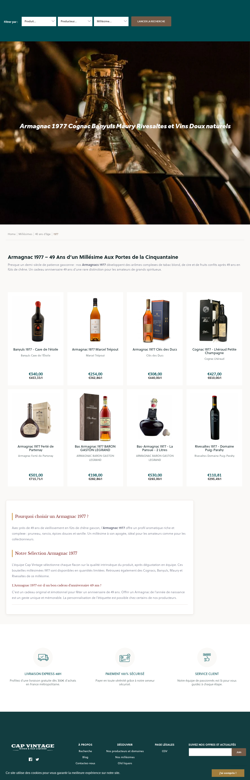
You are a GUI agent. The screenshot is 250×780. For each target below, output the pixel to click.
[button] (121, 773)
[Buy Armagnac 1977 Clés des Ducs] (155, 320)
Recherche (85, 751)
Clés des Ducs (154, 355)
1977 (56, 234)
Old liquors (125, 763)
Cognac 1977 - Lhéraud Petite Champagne (214, 351)
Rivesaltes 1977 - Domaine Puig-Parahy (214, 448)
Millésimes (25, 234)
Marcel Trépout (95, 355)
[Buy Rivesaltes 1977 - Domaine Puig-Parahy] (214, 417)
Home (12, 234)
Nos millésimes (125, 757)
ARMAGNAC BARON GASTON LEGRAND (95, 458)
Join (238, 752)
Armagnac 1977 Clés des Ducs (155, 349)
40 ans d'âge (43, 234)
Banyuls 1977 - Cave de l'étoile (35, 349)
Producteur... (69, 21)
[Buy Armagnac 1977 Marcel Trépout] (95, 320)
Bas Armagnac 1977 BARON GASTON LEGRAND (95, 448)
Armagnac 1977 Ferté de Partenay (36, 448)
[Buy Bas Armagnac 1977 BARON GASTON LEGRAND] (95, 417)
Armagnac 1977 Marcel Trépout (95, 349)
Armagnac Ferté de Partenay (35, 456)
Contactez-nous (85, 763)
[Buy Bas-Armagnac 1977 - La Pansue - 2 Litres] (155, 417)
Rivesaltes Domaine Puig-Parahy (214, 456)
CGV (164, 751)
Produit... (30, 21)
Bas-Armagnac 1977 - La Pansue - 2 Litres (155, 448)
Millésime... (104, 21)
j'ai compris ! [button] (228, 773)
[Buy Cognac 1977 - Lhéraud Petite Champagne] (214, 320)
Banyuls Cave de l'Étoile (35, 355)
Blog (85, 757)
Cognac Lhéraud (214, 359)
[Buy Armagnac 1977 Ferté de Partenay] (36, 417)
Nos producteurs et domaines (125, 751)
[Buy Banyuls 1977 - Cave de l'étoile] (36, 320)
